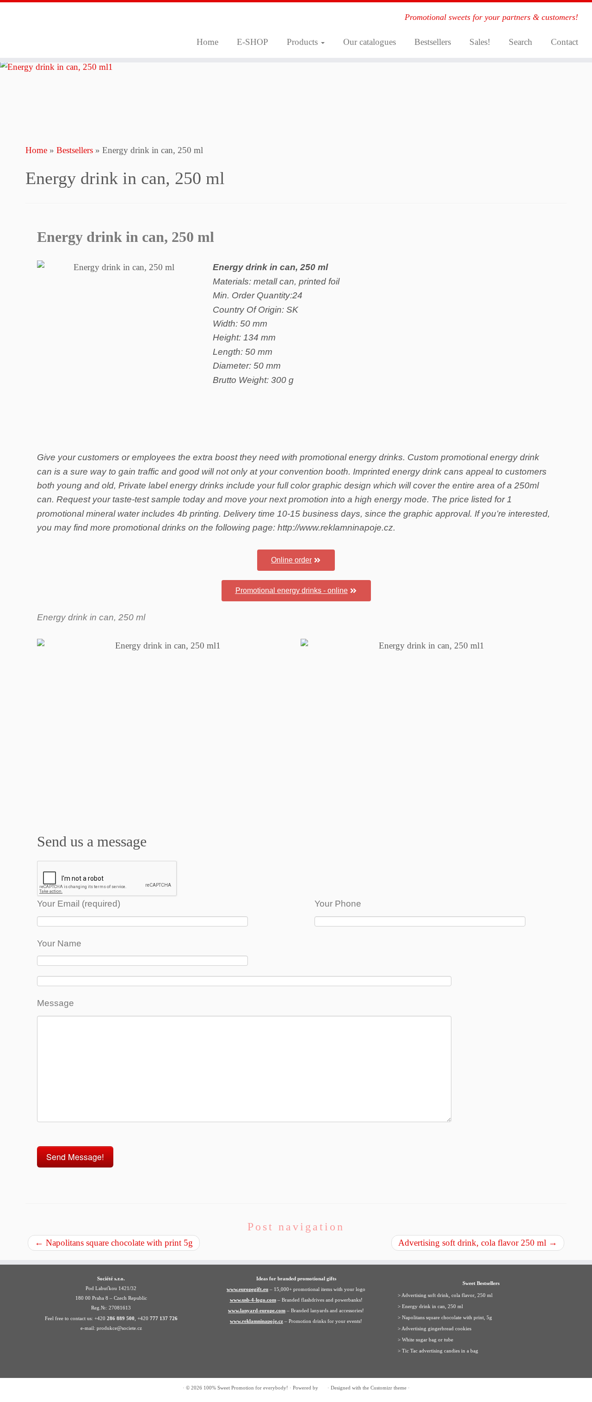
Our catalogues (369, 42)
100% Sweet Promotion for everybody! (246, 1387)
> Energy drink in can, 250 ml (430, 1306)
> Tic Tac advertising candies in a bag (438, 1350)
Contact (564, 42)
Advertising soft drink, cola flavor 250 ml (477, 1243)
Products (303, 42)
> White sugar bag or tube (425, 1339)
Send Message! (75, 1156)
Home (207, 42)
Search (520, 42)
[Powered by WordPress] (323, 1386)
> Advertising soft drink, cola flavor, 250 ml (445, 1295)
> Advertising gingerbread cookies (434, 1328)
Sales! (479, 42)
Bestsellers (432, 42)
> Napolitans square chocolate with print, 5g (445, 1317)
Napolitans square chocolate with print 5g (114, 1243)
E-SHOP (252, 42)
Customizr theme (388, 1387)
